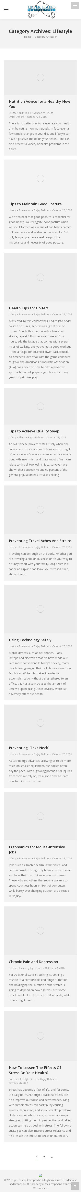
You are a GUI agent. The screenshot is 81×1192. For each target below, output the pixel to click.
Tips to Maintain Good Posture (35, 204)
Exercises (14, 1079)
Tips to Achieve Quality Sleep (34, 431)
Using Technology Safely (30, 640)
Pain (21, 968)
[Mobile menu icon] (75, 5)
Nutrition (24, 113)
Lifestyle (13, 113)
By (16, 117)
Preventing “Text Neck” (29, 747)
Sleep (22, 437)
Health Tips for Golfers (29, 308)
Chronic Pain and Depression (33, 961)
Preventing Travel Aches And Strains (40, 540)
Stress (33, 1079)
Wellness (48, 113)
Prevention (36, 113)
